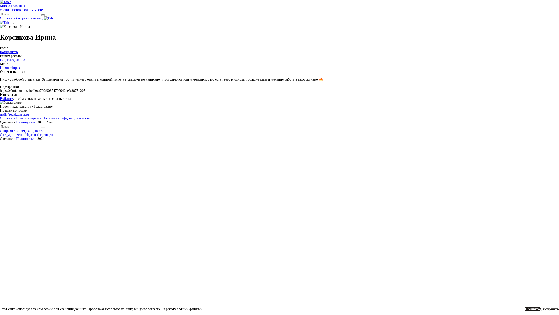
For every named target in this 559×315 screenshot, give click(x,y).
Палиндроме (25, 122)
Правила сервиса (28, 118)
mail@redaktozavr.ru (14, 114)
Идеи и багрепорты (39, 134)
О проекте (7, 18)
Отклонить (549, 309)
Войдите (6, 98)
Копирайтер (9, 52)
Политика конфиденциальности (66, 118)
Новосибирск (10, 68)
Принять (532, 309)
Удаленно (18, 60)
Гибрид (5, 60)
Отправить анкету (29, 18)
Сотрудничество (12, 134)
